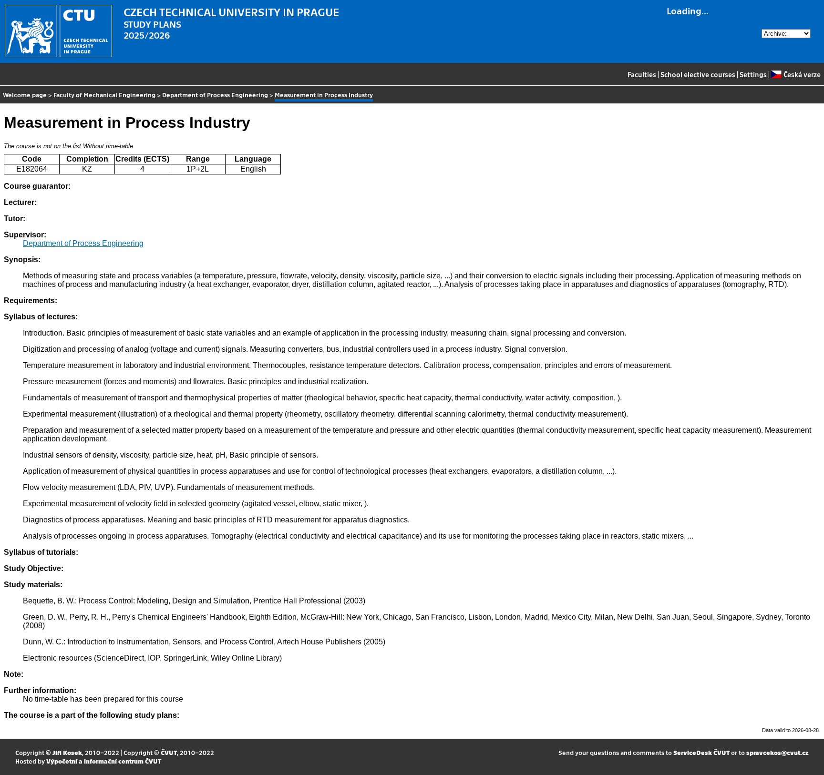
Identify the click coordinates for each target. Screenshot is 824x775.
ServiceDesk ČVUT (701, 752)
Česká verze (801, 74)
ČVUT (169, 752)
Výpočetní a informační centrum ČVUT (103, 761)
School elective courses (697, 74)
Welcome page (25, 94)
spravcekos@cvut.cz (777, 752)
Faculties (642, 74)
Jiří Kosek (67, 752)
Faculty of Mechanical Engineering (104, 94)
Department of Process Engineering (215, 94)
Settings (753, 74)
